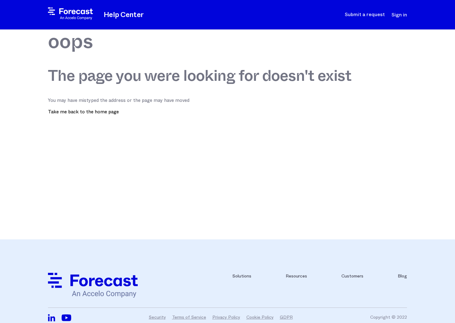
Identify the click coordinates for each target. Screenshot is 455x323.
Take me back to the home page (83, 111)
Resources (296, 276)
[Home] (70, 18)
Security (157, 317)
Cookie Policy (260, 317)
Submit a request (365, 14)
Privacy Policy (226, 317)
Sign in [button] (399, 14)
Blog (402, 276)
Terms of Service (189, 317)
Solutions (241, 276)
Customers (352, 276)
